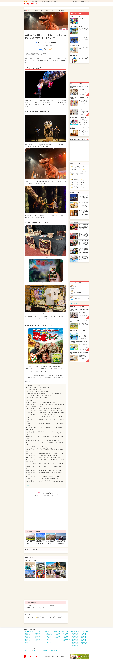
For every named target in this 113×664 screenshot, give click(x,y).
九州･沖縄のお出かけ (84, 631)
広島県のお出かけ (75, 633)
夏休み (44, 607)
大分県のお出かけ (84, 639)
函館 (83, 187)
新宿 (77, 171)
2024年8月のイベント (52, 605)
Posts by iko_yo (73, 303)
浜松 (82, 184)
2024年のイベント (30, 605)
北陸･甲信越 (51, 617)
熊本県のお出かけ (84, 637)
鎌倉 (73, 182)
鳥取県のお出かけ (75, 637)
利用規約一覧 (54, 650)
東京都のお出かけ (49, 633)
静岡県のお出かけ (58, 637)
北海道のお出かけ (28, 633)
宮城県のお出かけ (28, 634)
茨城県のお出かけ (49, 642)
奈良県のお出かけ (66, 637)
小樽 (78, 187)
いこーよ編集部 (48, 31)
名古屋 (78, 166)
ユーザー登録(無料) (81, 1)
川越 (77, 184)
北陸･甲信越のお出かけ (39, 631)
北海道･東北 (44, 617)
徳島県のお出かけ (75, 645)
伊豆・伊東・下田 (75, 179)
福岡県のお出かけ (84, 633)
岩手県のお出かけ (28, 637)
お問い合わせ (27, 650)
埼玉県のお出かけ (49, 637)
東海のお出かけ (57, 631)
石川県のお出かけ (38, 637)
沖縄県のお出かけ (84, 643)
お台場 (85, 169)
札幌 (77, 174)
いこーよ (27, 1)
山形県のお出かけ (28, 640)
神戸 (80, 169)
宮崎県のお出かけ (84, 640)
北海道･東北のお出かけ (28, 631)
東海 (38, 617)
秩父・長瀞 (74, 169)
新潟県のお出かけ (38, 636)
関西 (33, 617)
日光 (73, 177)
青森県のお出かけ (28, 636)
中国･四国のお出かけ (75, 631)
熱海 (82, 179)
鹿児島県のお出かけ (84, 642)
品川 (77, 177)
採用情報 (45, 650)
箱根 (73, 184)
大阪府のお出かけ (66, 633)
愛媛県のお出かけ (75, 640)
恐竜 (39, 607)
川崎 (73, 174)
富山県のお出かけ (38, 639)
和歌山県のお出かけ (66, 639)
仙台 (73, 171)
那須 (83, 166)
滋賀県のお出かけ (66, 640)
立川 (82, 174)
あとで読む (75, 1)
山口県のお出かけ (75, 636)
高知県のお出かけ (75, 642)
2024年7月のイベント (41, 605)
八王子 (82, 182)
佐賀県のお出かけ (84, 634)
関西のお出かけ (65, 631)
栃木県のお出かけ (49, 640)
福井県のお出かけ (38, 640)
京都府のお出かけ (66, 634)
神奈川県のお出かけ (49, 634)
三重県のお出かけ (58, 636)
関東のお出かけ (48, 631)
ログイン (87, 1)
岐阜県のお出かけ (58, 634)
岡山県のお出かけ (75, 634)
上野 (77, 182)
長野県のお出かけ (38, 633)
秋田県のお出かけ (28, 639)
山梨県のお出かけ (38, 634)
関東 (28, 617)
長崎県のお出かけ (84, 636)
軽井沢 (73, 187)
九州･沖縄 (29, 619)
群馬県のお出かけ (49, 639)
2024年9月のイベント (31, 607)
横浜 (73, 166)
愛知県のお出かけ (58, 633)
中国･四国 (59, 617)
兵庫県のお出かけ (66, 636)
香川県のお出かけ (75, 643)
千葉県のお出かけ (49, 636)
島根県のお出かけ (75, 639)
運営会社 (36, 650)
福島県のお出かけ (28, 642)
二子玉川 (83, 171)
